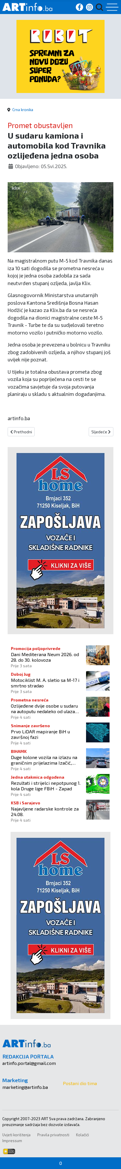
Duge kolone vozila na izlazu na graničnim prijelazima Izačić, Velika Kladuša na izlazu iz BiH (44, 759)
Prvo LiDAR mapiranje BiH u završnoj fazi (40, 734)
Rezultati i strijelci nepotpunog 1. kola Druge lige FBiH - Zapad (45, 785)
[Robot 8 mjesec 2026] (60, 55)
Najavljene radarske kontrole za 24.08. (45, 811)
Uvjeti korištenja (16, 1134)
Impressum (12, 1140)
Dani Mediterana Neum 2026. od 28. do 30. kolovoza (45, 657)
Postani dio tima (80, 1083)
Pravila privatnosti (53, 1134)
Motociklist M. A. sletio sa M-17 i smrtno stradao (45, 682)
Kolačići (82, 1134)
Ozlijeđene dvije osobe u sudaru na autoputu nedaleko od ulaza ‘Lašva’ (44, 708)
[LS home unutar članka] (60, 540)
